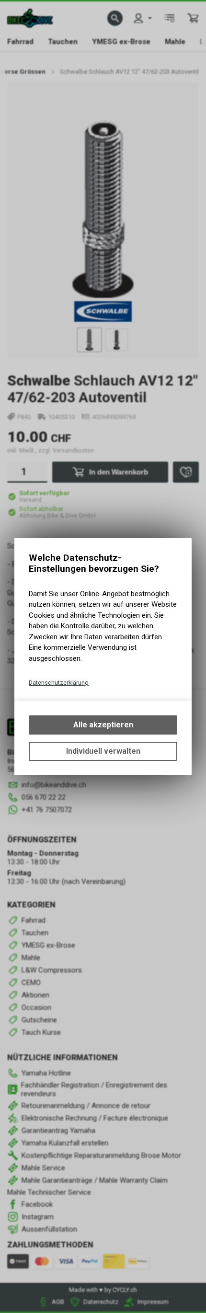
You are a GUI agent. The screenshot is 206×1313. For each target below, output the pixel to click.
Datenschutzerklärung (59, 682)
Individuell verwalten (103, 751)
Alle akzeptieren (103, 724)
